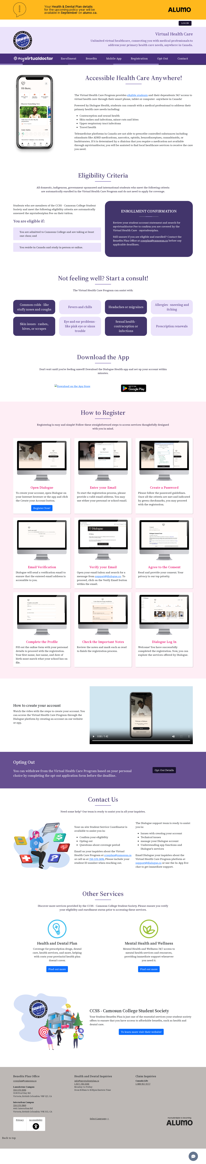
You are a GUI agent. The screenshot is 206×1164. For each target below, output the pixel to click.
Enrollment (68, 58)
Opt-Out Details (164, 770)
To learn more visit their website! (141, 1032)
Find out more (58, 969)
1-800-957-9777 (143, 1084)
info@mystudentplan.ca (86, 1080)
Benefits (91, 58)
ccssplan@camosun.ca (154, 240)
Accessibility (35, 1122)
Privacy (20, 1120)
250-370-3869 (19, 1105)
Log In (185, 23)
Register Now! (41, 508)
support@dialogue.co (108, 576)
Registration (139, 58)
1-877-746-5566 (81, 1084)
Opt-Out (162, 58)
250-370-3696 (96, 859)
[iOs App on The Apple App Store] (72, 385)
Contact (183, 58)
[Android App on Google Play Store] (133, 388)
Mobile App (113, 58)
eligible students (137, 95)
